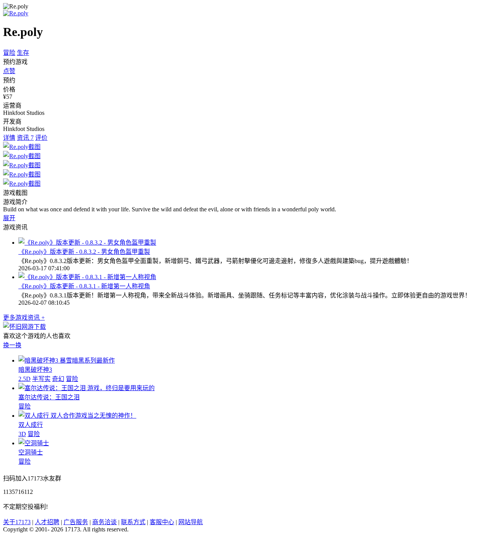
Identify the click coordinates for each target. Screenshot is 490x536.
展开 (9, 218)
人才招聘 (47, 522)
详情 (9, 137)
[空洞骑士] (33, 443)
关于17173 (17, 522)
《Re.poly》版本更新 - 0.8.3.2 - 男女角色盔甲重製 (84, 251)
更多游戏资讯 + (24, 317)
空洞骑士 (30, 452)
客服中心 (162, 522)
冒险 (9, 52)
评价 (41, 137)
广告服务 (76, 522)
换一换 (12, 345)
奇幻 (58, 379)
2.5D (24, 379)
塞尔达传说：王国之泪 (49, 397)
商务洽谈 (104, 522)
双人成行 (30, 425)
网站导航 (190, 522)
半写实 (41, 379)
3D (22, 434)
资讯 (25, 137)
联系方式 (133, 522)
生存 (23, 52)
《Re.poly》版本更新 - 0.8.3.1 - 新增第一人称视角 (84, 286)
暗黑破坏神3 (35, 369)
